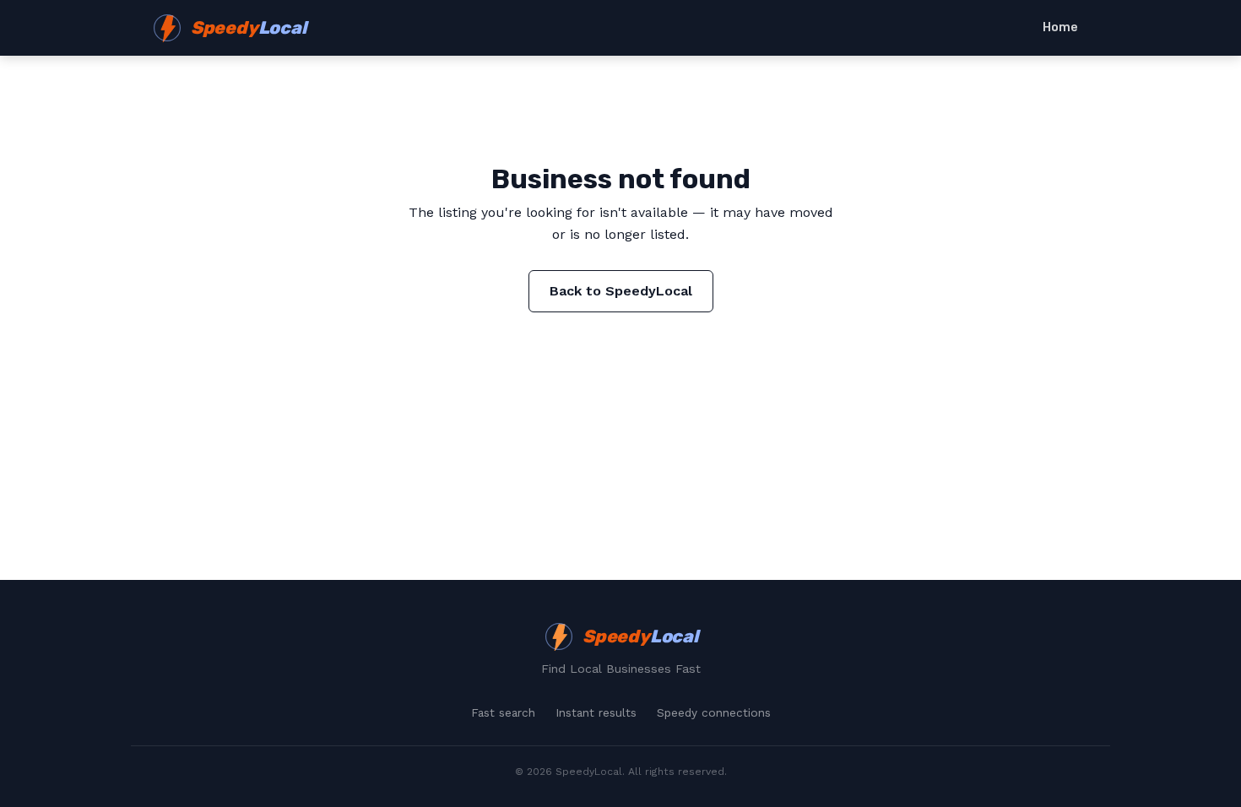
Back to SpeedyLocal (621, 291)
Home (1060, 27)
